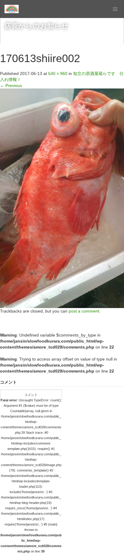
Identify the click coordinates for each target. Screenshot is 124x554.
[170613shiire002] (62, 198)
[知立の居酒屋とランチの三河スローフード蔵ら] (12, 9)
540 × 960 (57, 73)
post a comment (84, 311)
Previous (11, 85)
